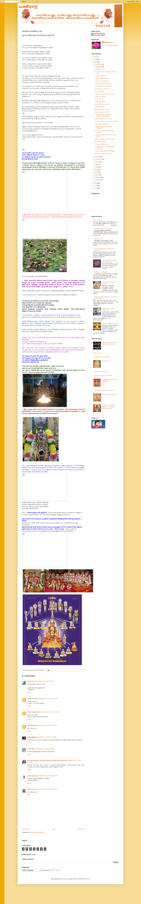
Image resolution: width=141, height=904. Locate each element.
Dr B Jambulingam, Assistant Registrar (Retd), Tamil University (47, 760)
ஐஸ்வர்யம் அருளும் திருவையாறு (103, 153)
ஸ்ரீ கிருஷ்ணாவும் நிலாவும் (109, 394)
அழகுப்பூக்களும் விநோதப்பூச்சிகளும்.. (105, 151)
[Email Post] (48, 670)
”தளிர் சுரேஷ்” (31, 749)
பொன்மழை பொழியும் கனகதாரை (103, 228)
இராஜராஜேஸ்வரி (34, 670)
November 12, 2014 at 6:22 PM (45, 749)
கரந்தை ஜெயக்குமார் (32, 776)
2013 (95, 183)
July (96, 164)
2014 (95, 62)
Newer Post (26, 829)
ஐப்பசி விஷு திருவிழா (100, 141)
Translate (57, 870)
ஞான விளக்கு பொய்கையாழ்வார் (103, 119)
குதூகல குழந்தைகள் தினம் (102, 112)
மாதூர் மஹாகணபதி (100, 101)
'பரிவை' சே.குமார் (32, 789)
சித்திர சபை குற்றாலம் (100, 96)
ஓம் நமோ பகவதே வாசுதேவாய (110, 323)
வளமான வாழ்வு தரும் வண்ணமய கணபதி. (106, 121)
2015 (95, 59)
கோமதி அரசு (30, 681)
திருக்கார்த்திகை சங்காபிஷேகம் (103, 86)
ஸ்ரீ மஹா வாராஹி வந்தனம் (102, 144)
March (97, 175)
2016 (95, 57)
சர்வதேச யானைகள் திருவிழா (102, 357)
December (98, 64)
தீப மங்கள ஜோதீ (99, 91)
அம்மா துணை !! (97, 220)
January (97, 180)
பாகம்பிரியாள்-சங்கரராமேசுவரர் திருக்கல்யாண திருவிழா (103, 115)
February (98, 177)
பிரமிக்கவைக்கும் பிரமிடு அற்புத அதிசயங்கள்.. (103, 127)
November (98, 67)
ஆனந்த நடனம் (106, 361)
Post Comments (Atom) (37, 832)
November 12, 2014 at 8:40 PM (48, 776)
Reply (29, 692)
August (97, 162)
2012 (95, 185)
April (96, 172)
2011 (95, 188)
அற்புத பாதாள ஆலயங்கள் (102, 124)
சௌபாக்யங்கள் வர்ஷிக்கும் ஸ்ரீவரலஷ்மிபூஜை (109, 261)
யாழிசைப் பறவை (98, 238)
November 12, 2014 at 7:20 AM (48, 698)
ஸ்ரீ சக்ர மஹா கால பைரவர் (102, 109)
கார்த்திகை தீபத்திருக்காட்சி (102, 78)
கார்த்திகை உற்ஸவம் (100, 76)
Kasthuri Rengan (32, 698)
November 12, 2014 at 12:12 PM (49, 712)
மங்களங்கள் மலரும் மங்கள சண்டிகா (104, 390)
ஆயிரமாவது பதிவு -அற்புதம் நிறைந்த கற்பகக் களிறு (109, 343)
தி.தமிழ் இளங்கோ (32, 737)
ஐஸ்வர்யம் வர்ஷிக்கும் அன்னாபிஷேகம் (105, 139)
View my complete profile (109, 45)
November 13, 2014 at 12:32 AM (47, 789)
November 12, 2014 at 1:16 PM (47, 725)
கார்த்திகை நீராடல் (100, 69)
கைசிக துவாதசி (99, 107)
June (96, 167)
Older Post (81, 829)
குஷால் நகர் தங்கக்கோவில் (102, 81)
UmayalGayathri (32, 725)
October (97, 156)
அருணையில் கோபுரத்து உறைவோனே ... (108, 309)
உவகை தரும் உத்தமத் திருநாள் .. (103, 83)
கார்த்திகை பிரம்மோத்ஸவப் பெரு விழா (105, 94)
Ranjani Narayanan (33, 712)
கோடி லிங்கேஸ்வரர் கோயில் (102, 104)
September (98, 159)
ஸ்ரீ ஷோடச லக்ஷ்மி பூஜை (100, 272)
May (96, 169)
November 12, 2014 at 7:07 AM (44, 681)
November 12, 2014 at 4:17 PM (47, 737)
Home (54, 829)
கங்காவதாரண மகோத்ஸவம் (102, 88)
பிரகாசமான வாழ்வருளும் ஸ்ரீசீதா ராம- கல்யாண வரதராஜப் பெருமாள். (109, 406)
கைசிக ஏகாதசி (99, 99)
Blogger (88, 879)
